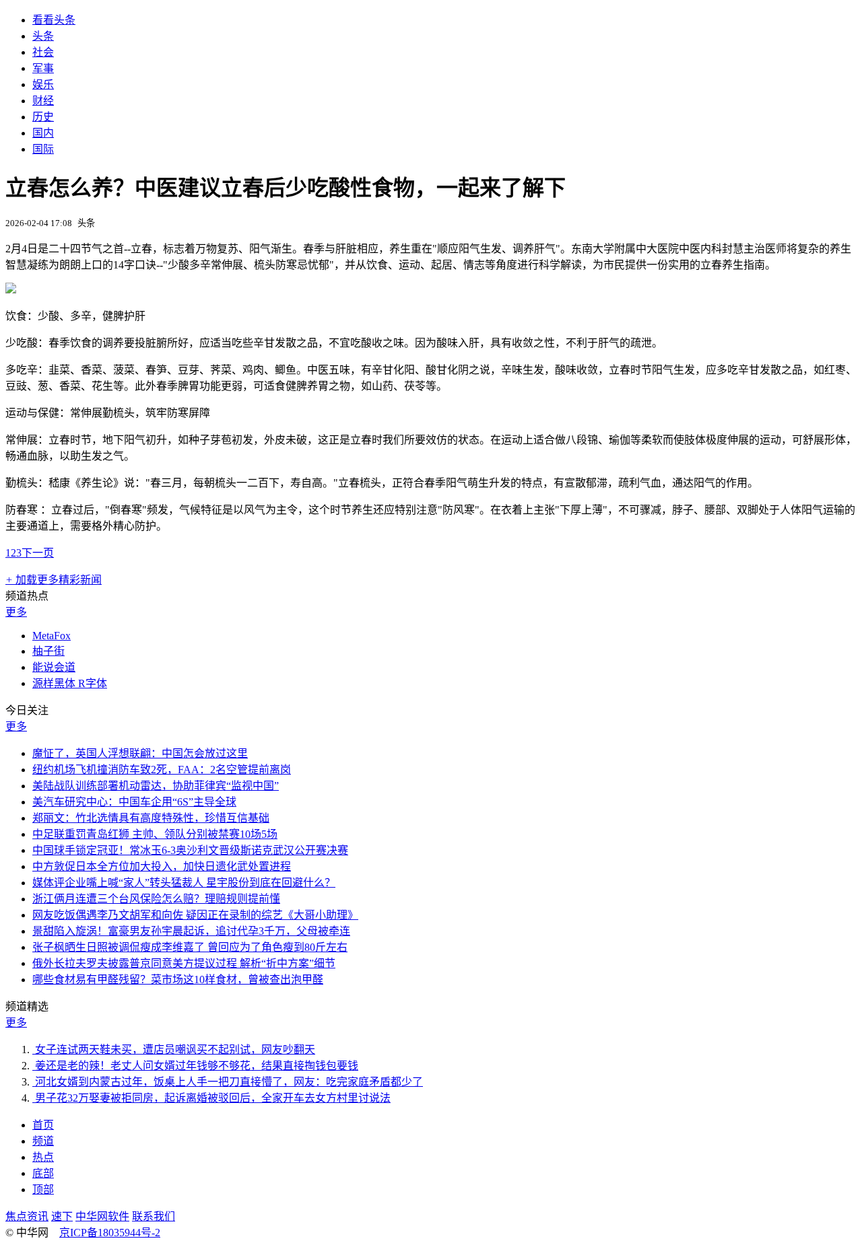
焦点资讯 (26, 1216)
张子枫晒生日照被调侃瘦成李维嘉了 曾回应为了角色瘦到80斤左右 (189, 947)
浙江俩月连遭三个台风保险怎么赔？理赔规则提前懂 (156, 898)
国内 (43, 133)
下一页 (38, 553)
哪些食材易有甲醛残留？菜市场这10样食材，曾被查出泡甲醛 (177, 979)
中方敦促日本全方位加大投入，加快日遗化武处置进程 (161, 866)
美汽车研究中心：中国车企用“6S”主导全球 (134, 802)
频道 (43, 1141)
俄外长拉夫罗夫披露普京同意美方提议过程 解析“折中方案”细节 (183, 963)
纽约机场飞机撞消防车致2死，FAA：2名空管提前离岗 (161, 769)
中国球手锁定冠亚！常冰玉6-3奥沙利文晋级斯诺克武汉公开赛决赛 (190, 850)
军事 (43, 68)
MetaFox (51, 635)
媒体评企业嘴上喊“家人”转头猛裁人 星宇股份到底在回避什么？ (183, 882)
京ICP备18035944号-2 (109, 1232)
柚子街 (48, 651)
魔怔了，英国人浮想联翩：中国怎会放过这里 (140, 753)
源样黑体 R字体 (69, 683)
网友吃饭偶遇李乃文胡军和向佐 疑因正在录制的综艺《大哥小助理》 (195, 915)
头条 (43, 36)
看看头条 (53, 20)
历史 (43, 116)
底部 (43, 1173)
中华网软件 (102, 1216)
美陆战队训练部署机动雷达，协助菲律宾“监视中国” (155, 785)
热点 (43, 1157)
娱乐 (43, 84)
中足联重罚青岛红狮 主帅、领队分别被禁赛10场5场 (154, 834)
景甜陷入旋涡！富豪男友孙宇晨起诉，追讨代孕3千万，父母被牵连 (191, 931)
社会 (43, 52)
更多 (16, 612)
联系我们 (153, 1216)
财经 (43, 100)
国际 (43, 149)
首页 (43, 1125)
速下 (62, 1216)
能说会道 (53, 667)
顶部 (43, 1189)
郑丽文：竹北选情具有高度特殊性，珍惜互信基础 (150, 818)
